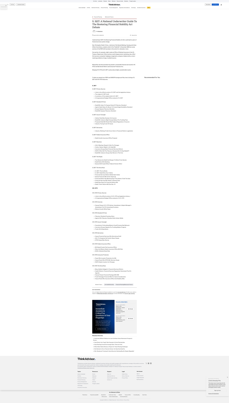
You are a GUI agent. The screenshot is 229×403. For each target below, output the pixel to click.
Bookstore (126, 1)
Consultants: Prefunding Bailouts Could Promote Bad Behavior (112, 225)
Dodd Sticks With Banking (102, 162)
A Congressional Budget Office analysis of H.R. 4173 (109, 198)
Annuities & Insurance (82, 387)
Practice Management (82, 381)
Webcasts (114, 1)
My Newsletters (140, 379)
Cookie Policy (125, 374)
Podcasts (105, 1)
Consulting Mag (137, 394)
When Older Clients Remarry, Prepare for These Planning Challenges (111, 346)
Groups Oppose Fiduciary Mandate (104, 109)
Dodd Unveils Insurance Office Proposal (106, 138)
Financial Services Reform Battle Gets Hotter (107, 174)
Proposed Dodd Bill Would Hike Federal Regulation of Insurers (112, 122)
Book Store (144, 394)
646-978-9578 (101, 366)
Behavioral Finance (109, 17)
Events (93, 374)
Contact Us (109, 379)
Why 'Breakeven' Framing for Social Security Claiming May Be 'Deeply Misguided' (114, 351)
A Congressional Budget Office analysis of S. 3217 (109, 98)
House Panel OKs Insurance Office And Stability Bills (110, 278)
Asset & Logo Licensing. (130, 293)
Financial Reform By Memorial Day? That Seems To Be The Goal (112, 178)
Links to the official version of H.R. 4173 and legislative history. (112, 196)
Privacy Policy (125, 377)
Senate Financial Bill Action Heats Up (105, 176)
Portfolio (79, 375)
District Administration (113, 396)
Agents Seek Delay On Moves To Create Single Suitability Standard (113, 107)
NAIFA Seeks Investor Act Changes (105, 262)
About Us (109, 374)
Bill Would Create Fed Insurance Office (106, 247)
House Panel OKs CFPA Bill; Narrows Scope (107, 260)
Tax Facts (95, 1)
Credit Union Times (112, 394)
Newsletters (208, 4)
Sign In (138, 373)
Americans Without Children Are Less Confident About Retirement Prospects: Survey (112, 339)
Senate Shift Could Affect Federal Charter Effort (108, 164)
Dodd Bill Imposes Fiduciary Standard (105, 111)
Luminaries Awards (20, 4)
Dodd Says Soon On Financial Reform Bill (106, 182)
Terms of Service (125, 375)
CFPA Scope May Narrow (102, 240)
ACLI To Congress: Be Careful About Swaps (107, 238)
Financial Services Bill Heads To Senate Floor (107, 180)
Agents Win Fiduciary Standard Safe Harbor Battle (109, 218)
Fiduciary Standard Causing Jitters (104, 216)
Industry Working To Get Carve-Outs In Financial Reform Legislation (114, 131)
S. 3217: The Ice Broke (101, 171)
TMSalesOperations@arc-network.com (105, 293)
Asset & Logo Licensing (112, 377)
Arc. (107, 399)
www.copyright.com (121, 292)
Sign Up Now (217, 390)
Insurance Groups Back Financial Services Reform (109, 149)
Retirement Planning (82, 377)
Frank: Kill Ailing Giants (101, 229)
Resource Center (120, 1)
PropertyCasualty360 (94, 394)
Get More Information (101, 328)
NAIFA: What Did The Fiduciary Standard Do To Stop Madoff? (112, 151)
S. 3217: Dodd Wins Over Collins (104, 173)
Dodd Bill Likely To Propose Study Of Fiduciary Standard (110, 105)
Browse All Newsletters (213, 393)
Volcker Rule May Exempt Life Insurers (106, 118)
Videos (109, 1)
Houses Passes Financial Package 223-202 (107, 275)
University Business (123, 396)
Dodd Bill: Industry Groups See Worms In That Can (109, 153)
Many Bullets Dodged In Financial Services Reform (109, 269)
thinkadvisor (100, 31)
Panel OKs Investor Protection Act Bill (105, 258)
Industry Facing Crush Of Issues (104, 123)
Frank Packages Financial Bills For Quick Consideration (110, 277)
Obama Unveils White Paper (103, 209)
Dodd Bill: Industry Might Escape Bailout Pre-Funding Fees (111, 120)
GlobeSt (120, 394)
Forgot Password (140, 377)
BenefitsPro (103, 394)
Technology (80, 385)
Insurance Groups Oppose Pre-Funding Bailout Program (110, 227)
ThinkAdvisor (84, 394)
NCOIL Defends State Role (102, 251)
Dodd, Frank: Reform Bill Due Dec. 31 (105, 184)
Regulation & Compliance (83, 383)
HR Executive (104, 396)
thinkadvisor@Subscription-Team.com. (86, 368)
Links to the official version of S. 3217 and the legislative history (112, 92)
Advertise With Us (111, 375)
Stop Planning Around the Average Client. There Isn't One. (108, 344)
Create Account (140, 375)
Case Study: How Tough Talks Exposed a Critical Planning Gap (109, 342)
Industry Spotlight (81, 374)
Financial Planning (98, 17)
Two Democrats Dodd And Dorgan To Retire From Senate (111, 160)
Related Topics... (99, 284)
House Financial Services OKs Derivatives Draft (108, 236)
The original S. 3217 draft (102, 94)
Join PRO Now (215, 4)
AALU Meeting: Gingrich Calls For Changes (107, 145)
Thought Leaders (132, 1)
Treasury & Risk (128, 394)
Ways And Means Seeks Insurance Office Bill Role (109, 249)
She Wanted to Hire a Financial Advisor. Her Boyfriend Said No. (109, 349)
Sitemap (94, 381)
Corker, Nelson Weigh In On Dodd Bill (105, 147)
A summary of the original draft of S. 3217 (106, 96)
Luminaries (100, 1)
